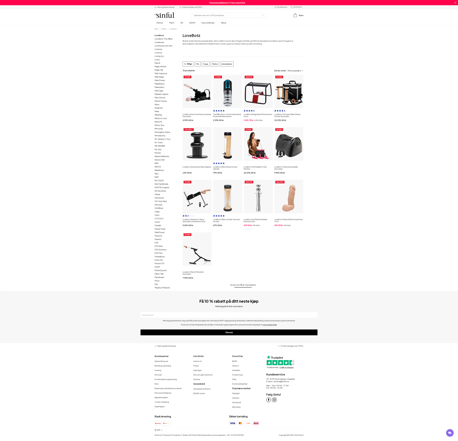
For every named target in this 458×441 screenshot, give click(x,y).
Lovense (158, 49)
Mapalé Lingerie (161, 94)
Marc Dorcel (160, 97)
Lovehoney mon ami (163, 45)
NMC (157, 177)
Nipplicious (159, 170)
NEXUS (158, 166)
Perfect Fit (159, 263)
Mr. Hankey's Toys (162, 139)
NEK (157, 163)
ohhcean (158, 204)
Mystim (158, 153)
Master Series (161, 101)
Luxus (157, 59)
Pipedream (159, 277)
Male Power (160, 80)
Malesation (159, 87)
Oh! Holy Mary (161, 201)
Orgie (157, 211)
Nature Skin (160, 159)
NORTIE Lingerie (162, 187)
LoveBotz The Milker (164, 39)
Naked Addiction (162, 156)
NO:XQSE (159, 180)
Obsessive (159, 197)
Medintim (159, 108)
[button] (455, 3)
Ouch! (157, 222)
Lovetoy (158, 52)
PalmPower (160, 232)
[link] (156, 29)
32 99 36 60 (297, 7)
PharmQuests (161, 270)
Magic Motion (160, 66)
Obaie (157, 194)
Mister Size (159, 125)
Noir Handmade (161, 184)
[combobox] (227, 15)
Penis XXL (159, 260)
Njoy (157, 173)
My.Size (158, 149)
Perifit (157, 267)
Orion (157, 215)
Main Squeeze (161, 73)
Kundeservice (282, 7)
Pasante (158, 236)
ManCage (159, 90)
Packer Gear (160, 229)
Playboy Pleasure (162, 287)
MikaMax (158, 115)
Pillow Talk (159, 274)
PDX (157, 242)
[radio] (214, 111)
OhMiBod (159, 208)
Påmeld (229, 332)
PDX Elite (159, 246)
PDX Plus (159, 253)
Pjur (156, 284)
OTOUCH (159, 218)
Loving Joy (159, 56)
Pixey (157, 280)
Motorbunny (160, 135)
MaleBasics (160, 83)
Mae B (157, 63)
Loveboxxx (159, 42)
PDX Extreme (160, 249)
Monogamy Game (162, 132)
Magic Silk (159, 70)
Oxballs (158, 225)
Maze (157, 104)
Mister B (158, 121)
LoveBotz (159, 35)
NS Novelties (160, 191)
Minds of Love (161, 118)
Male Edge (159, 77)
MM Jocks (159, 128)
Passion (158, 239)
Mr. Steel (158, 142)
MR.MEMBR (160, 146)
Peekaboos (160, 256)
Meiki (157, 111)
